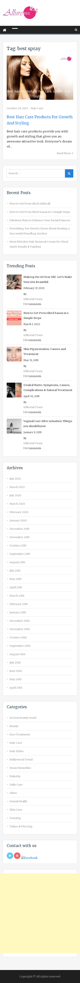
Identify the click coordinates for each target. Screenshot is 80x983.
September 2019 (19, 554)
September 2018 (19, 646)
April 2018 (15, 687)
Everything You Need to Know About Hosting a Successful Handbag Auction (39, 231)
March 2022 (17, 487)
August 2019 (17, 562)
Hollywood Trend (21, 759)
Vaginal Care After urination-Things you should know (47, 423)
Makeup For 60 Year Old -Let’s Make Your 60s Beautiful (47, 279)
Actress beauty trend (22, 717)
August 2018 (17, 654)
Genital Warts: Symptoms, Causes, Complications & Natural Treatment (47, 387)
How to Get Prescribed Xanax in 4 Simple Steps (39, 212)
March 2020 (17, 503)
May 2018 (15, 679)
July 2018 (15, 662)
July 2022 (15, 478)
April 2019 (15, 587)
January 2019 (17, 612)
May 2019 (15, 579)
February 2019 (18, 604)
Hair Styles (16, 751)
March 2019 (16, 595)
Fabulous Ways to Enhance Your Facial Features (39, 220)
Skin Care (15, 809)
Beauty (13, 726)
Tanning (15, 818)
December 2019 (19, 529)
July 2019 (14, 570)
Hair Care (37, 108)
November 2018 (19, 629)
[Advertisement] (40, 913)
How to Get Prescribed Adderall (29, 203)
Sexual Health (18, 801)
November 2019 (19, 537)
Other (13, 793)
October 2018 (18, 637)
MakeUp (14, 776)
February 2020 (18, 512)
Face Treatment (19, 734)
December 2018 (19, 620)
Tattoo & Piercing (21, 826)
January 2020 (18, 520)
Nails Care (16, 784)
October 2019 (17, 545)
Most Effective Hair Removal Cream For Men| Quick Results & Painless (38, 244)
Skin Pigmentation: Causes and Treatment (44, 351)
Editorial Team (32, 299)
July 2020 (15, 495)
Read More (64, 153)
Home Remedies (20, 768)
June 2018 (15, 671)
